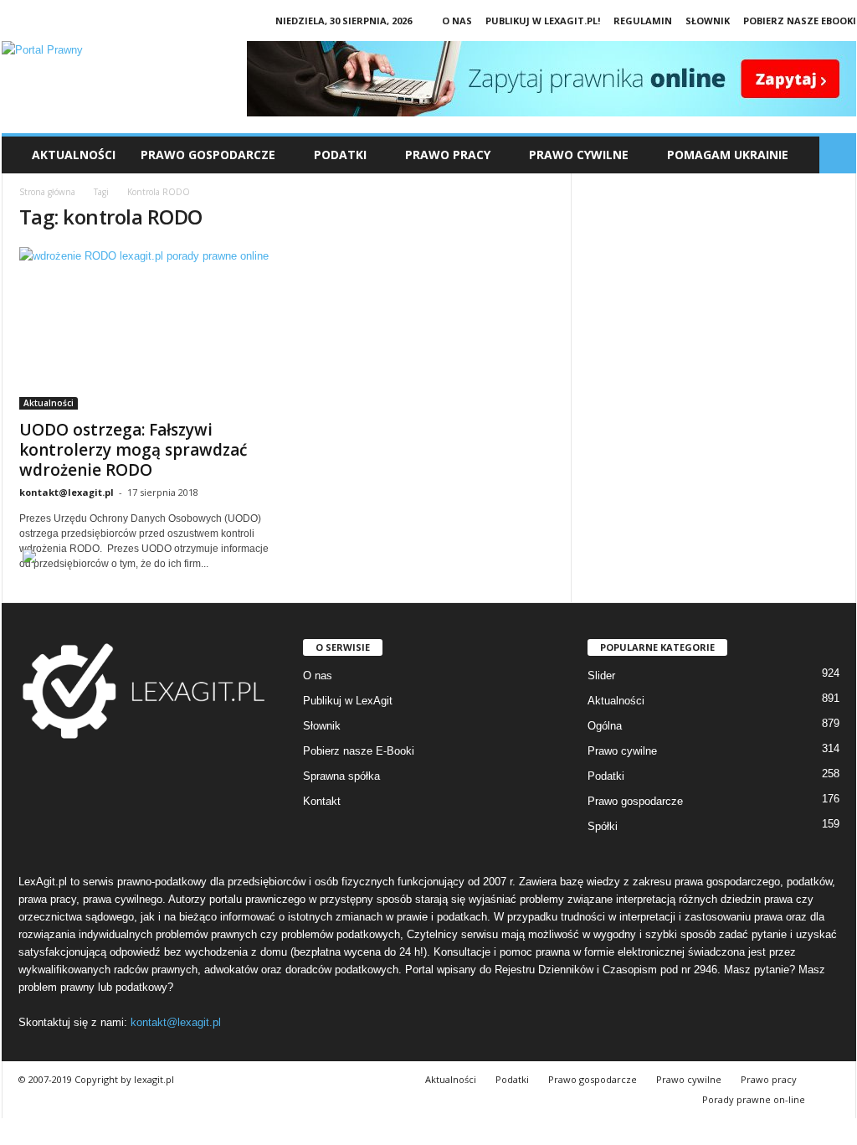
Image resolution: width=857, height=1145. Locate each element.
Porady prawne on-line (753, 1099)
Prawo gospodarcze (635, 801)
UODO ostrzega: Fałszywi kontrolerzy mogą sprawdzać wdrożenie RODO (133, 450)
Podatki (606, 776)
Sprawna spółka (341, 776)
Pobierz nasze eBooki (799, 20)
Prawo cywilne (622, 751)
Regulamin (642, 20)
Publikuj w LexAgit (348, 700)
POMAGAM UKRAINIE (727, 154)
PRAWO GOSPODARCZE (208, 154)
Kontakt (322, 801)
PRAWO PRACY (447, 154)
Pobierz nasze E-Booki (358, 751)
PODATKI (340, 154)
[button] (837, 155)
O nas (457, 20)
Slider (601, 675)
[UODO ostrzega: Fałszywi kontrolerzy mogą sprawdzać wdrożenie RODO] (144, 328)
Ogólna (605, 725)
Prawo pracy (769, 1079)
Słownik (707, 20)
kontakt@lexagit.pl (66, 492)
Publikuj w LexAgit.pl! (542, 20)
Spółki (603, 826)
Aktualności (73, 154)
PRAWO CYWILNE (579, 154)
